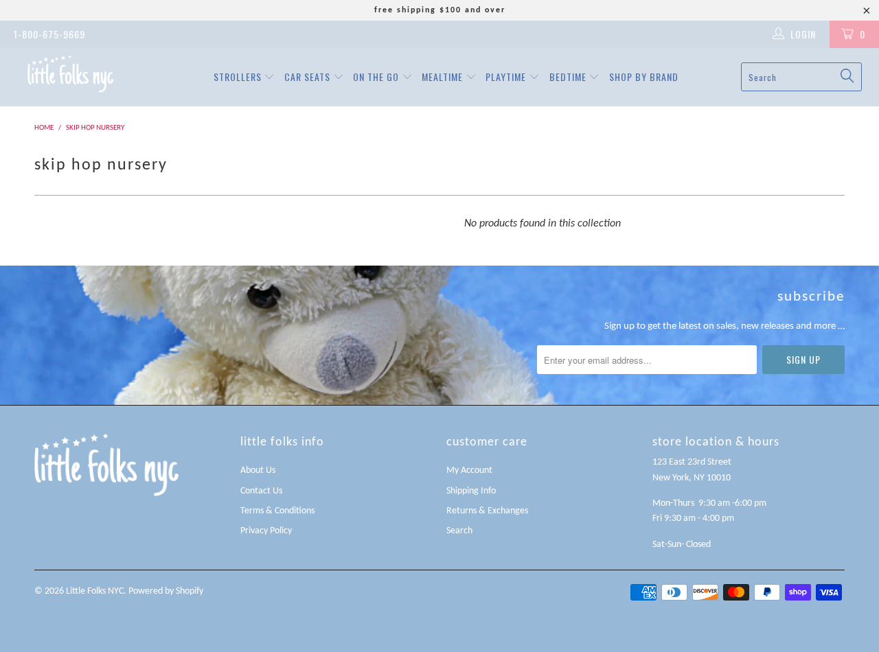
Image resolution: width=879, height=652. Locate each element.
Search (459, 531)
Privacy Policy (266, 531)
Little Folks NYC (95, 591)
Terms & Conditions (277, 511)
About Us (257, 470)
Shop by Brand (643, 76)
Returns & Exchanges (487, 511)
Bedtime (569, 76)
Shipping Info (471, 491)
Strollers (239, 76)
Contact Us (261, 491)
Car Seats (308, 76)
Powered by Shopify (165, 591)
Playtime (507, 76)
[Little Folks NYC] (70, 74)
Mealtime (444, 76)
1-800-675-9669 (49, 34)
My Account (469, 470)
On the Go (377, 76)
